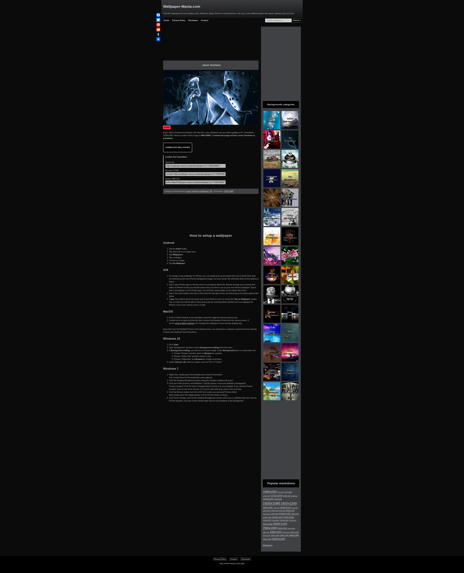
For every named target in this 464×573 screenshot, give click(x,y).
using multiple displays (184, 323)
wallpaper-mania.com (230, 564)
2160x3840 (275, 520)
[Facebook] (158, 15)
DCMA (167, 127)
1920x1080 (228, 191)
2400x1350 (284, 520)
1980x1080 (266, 511)
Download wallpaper (177, 147)
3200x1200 (266, 535)
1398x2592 (294, 496)
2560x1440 (280, 523)
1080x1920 (270, 491)
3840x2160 (278, 538)
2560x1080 (267, 524)
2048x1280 (295, 514)
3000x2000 (294, 532)
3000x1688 (286, 532)
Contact (204, 20)
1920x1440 (285, 507)
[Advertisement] (211, 43)
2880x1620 (266, 532)
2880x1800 (276, 532)
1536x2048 (278, 499)
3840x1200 (267, 539)
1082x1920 (280, 492)
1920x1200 (289, 503)
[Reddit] (158, 29)
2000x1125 (274, 511)
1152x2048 (266, 496)
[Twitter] (158, 19)
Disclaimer (193, 20)
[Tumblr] (158, 34)
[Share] (158, 39)
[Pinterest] (158, 24)
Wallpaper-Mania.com (181, 6)
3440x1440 (284, 535)
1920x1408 (276, 508)
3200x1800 (275, 535)
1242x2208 (277, 495)
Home (166, 20)
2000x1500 (266, 514)
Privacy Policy (178, 20)
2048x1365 (267, 517)
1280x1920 (287, 496)
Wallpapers (267, 545)
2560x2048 (291, 528)
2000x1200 (282, 511)
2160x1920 (267, 520)
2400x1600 (292, 520)
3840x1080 (294, 535)
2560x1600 (270, 528)
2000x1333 (290, 511)
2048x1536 (277, 517)
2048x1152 (285, 514)
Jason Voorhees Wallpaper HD (199, 191)
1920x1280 (267, 508)
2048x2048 (288, 517)
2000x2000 (274, 514)
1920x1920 (294, 508)
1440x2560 (268, 499)
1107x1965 (288, 492)
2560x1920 (282, 528)
